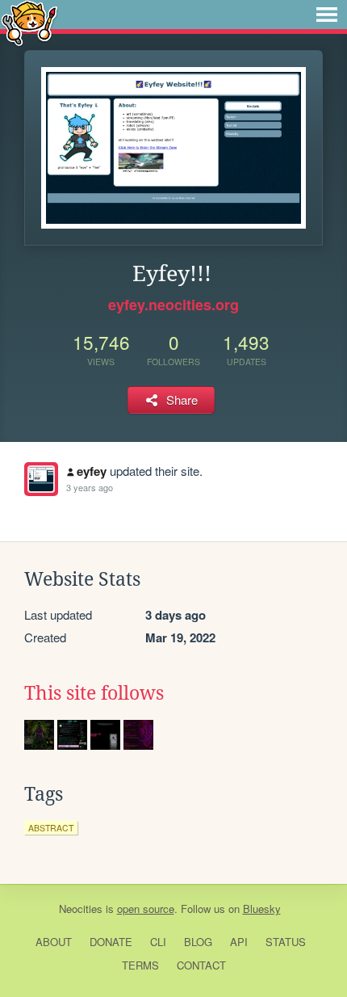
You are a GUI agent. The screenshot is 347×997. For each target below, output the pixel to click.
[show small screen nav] (327, 14)
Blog (198, 941)
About (54, 941)
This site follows (94, 693)
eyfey (92, 471)
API (239, 941)
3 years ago (89, 487)
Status (285, 941)
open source (145, 908)
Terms (140, 965)
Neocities (80, 908)
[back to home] (29, 22)
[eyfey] (41, 479)
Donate (111, 941)
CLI (158, 941)
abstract (50, 828)
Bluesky (262, 908)
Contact (201, 965)
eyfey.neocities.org (173, 304)
